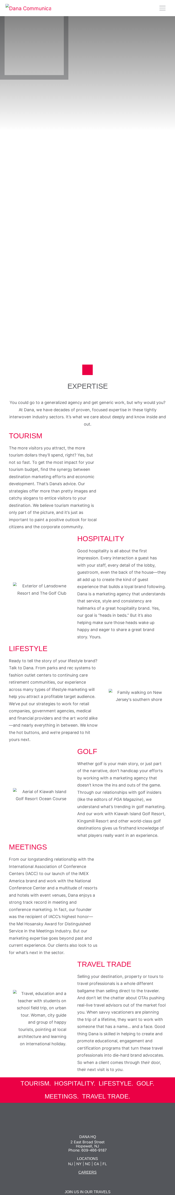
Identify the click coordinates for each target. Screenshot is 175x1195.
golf (144, 1083)
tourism (35, 1083)
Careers (87, 1172)
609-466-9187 (94, 1150)
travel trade (105, 1096)
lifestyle (115, 1083)
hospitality (74, 1083)
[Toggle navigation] (162, 8)
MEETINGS (61, 1096)
